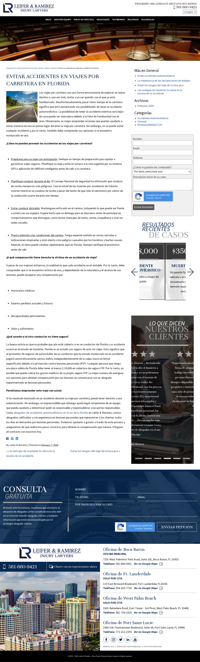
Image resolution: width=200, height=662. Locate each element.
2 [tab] (148, 458)
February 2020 (146, 106)
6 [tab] (186, 458)
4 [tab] (167, 458)
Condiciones (148, 528)
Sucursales (147, 20)
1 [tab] (138, 458)
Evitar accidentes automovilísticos (156, 76)
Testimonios (118, 20)
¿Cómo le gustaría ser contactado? (152, 167)
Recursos (133, 20)
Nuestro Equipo (62, 20)
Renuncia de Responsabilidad (129, 646)
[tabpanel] (162, 390)
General (53, 68)
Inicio (48, 20)
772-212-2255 (124, 632)
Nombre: (137, 139)
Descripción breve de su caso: (149, 177)
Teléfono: (138, 158)
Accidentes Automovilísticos (153, 118)
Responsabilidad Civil (150, 124)
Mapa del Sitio (108, 646)
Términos (158, 198)
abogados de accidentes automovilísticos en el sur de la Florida (51, 412)
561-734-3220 (124, 612)
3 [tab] (157, 458)
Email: (136, 148)
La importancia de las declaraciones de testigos (164, 80)
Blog (47, 68)
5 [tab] (176, 458)
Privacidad (150, 198)
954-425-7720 (124, 588)
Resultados (103, 20)
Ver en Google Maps (146, 563)
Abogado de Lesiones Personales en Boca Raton (24, 68)
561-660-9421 (186, 7)
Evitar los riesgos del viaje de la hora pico (94, 451)
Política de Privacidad (152, 646)
